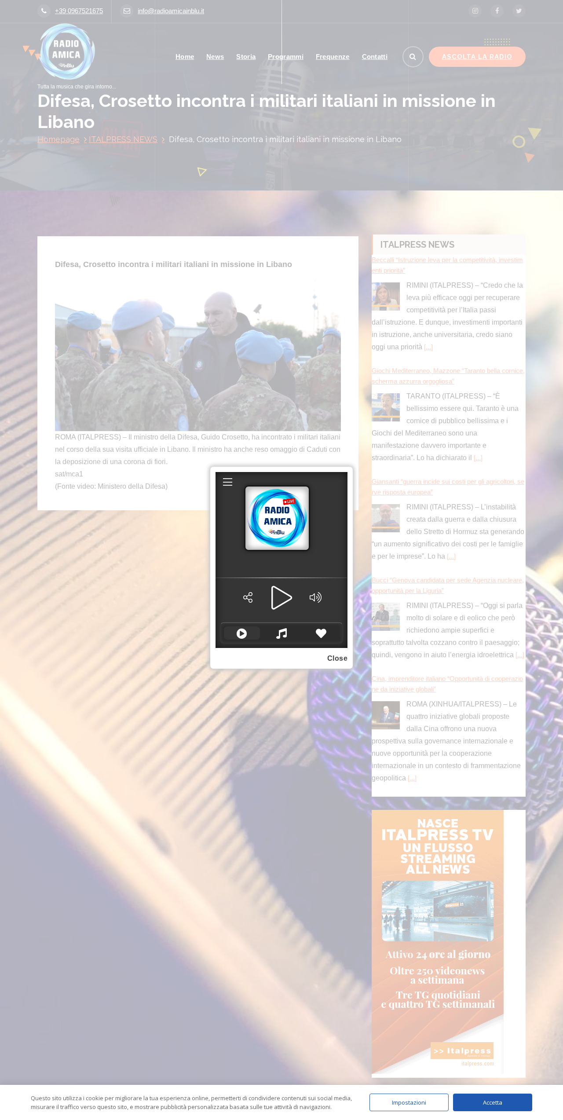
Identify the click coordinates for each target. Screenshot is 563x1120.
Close (337, 658)
